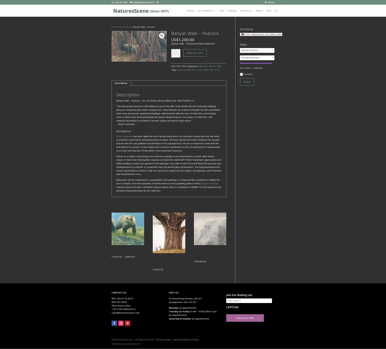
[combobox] (261, 34)
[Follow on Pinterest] (127, 323)
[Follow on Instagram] (121, 323)
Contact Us (246, 11)
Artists (190, 11)
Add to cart (195, 53)
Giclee (180, 69)
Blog (268, 11)
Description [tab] (121, 83)
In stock (248, 74)
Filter (247, 82)
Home (114, 27)
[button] (162, 35)
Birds (129, 27)
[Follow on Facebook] (114, 323)
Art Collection (205, 11)
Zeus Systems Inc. (132, 343)
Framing (232, 11)
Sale (221, 11)
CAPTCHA (232, 307)
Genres (122, 27)
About (259, 11)
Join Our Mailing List (239, 295)
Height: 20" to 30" (193, 69)
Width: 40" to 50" (211, 69)
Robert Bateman (124, 136)
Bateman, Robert (207, 66)
